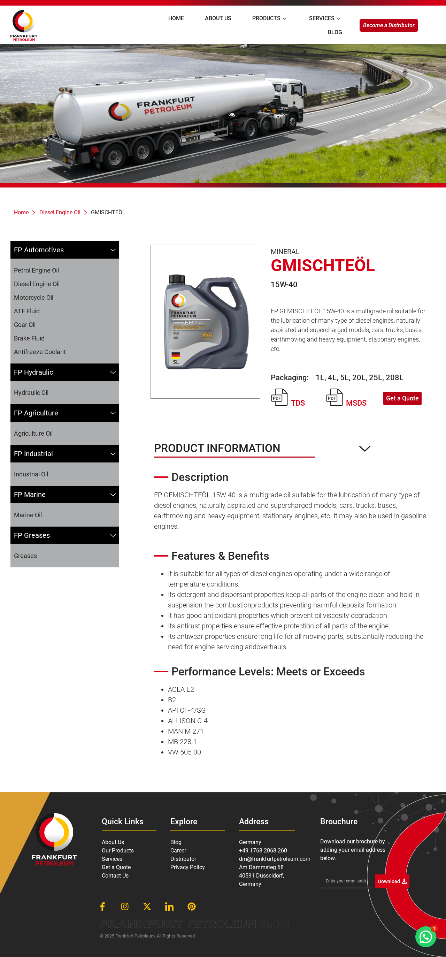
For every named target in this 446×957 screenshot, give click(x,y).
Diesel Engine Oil (59, 212)
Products (266, 18)
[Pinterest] (191, 906)
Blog (335, 32)
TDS (298, 403)
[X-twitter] (147, 906)
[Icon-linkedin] (169, 906)
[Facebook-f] (102, 906)
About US (218, 18)
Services (321, 18)
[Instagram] (125, 906)
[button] (425, 936)
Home (176, 18)
